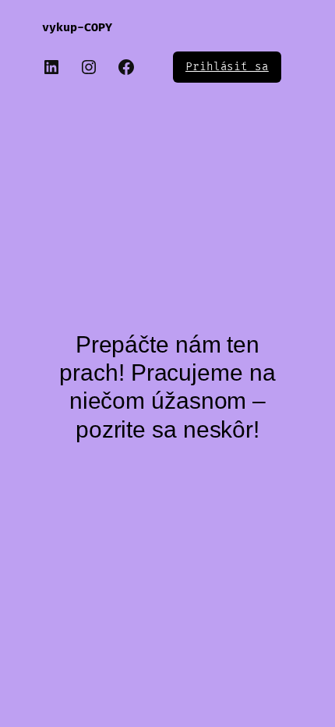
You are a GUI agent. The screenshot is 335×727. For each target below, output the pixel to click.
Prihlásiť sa (227, 66)
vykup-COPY (77, 27)
